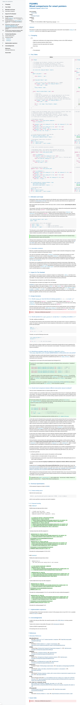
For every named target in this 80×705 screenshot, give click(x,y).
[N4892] (47, 486)
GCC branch (34, 613)
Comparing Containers (42, 652)
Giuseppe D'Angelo (35, 15)
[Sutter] (37, 200)
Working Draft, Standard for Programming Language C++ (50, 648)
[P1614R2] (31, 301)
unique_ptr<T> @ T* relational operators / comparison (47, 639)
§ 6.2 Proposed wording (34, 466)
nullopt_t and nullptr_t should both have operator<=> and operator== (52, 668)
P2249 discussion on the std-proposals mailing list (41, 689)
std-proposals (56, 624)
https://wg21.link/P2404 (41, 674)
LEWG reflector (61, 620)
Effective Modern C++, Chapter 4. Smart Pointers (47, 643)
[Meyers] (41, 200)
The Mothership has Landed (43, 661)
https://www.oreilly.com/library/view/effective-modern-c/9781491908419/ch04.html (48, 645)
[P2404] (67, 381)
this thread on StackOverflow (54, 381)
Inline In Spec (34, 12)
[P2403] (61, 381)
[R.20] (44, 200)
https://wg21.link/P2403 (36, 670)
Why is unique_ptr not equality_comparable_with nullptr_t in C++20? (45, 683)
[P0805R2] (31, 284)
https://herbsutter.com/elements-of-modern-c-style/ (62, 693)
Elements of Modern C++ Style (42, 693)
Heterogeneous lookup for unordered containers (48, 657)
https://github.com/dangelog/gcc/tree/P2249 (65, 665)
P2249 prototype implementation (46, 665)
